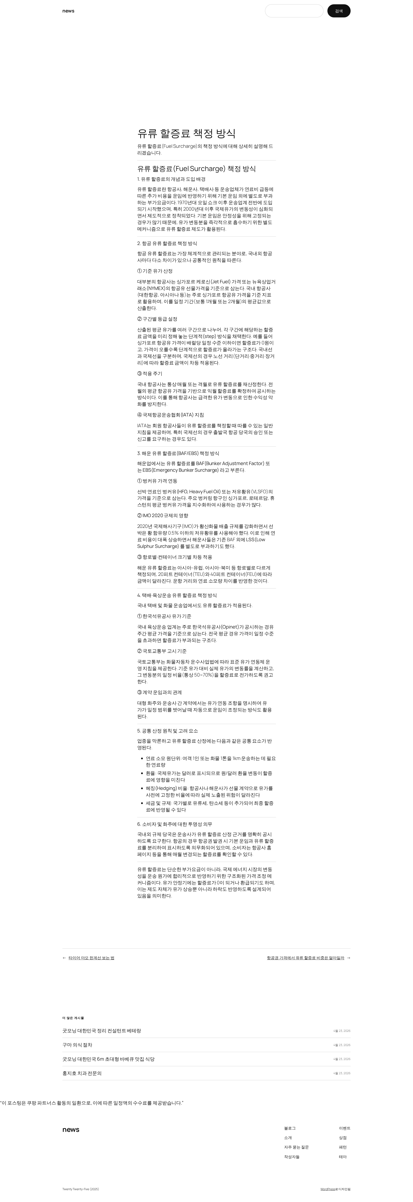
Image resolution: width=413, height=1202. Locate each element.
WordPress (328, 1189)
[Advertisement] (206, 67)
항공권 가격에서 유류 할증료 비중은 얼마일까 (305, 957)
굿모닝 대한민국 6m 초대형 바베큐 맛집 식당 (108, 1059)
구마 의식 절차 (77, 1045)
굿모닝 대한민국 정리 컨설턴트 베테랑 (101, 1030)
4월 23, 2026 (342, 1031)
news (68, 11)
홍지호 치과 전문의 (82, 1073)
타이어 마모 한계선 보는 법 (91, 957)
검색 (339, 10)
